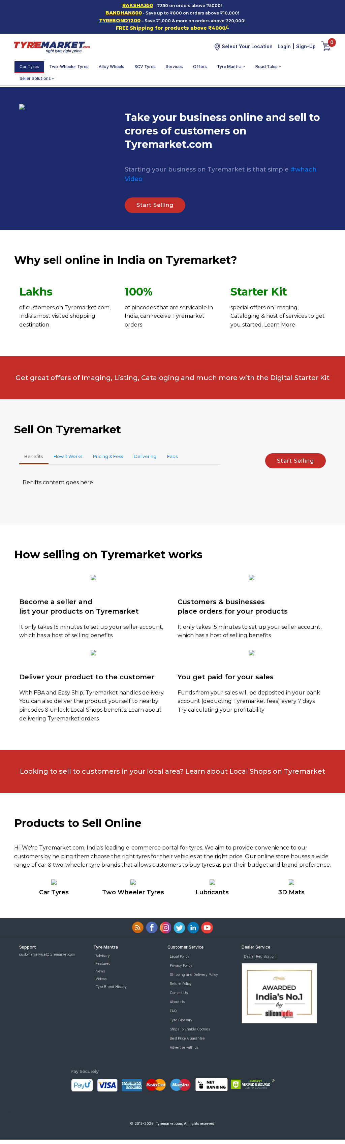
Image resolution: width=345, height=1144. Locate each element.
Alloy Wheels (111, 66)
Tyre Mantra (230, 66)
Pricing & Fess (108, 456)
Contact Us (179, 993)
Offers (200, 66)
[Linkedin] (193, 927)
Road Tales (267, 66)
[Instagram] (165, 927)
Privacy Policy (181, 965)
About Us (177, 1002)
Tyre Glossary (181, 1020)
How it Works (68, 456)
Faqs (172, 456)
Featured (103, 963)
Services (174, 66)
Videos (101, 979)
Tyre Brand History (111, 987)
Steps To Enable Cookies (190, 1029)
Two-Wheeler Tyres (69, 66)
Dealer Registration (260, 956)
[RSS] (138, 927)
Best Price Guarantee (187, 1038)
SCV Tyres (145, 66)
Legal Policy (179, 956)
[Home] (51, 46)
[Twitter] (179, 927)
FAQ (173, 1011)
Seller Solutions (36, 78)
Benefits (33, 456)
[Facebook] (152, 927)
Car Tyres (29, 66)
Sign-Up (306, 46)
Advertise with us (184, 1047)
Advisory (103, 956)
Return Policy (181, 984)
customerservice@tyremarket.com (47, 954)
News (100, 971)
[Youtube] (207, 927)
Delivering (145, 456)
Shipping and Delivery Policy (194, 974)
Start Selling (155, 205)
